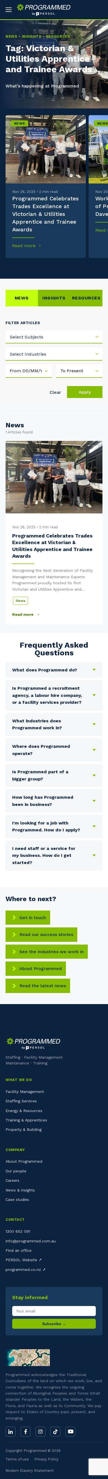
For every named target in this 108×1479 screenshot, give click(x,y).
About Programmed (40, 968)
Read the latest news (42, 985)
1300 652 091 (18, 1231)
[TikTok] (55, 1432)
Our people (16, 1171)
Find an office (19, 1250)
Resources (86, 298)
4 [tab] (35, 266)
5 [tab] (45, 266)
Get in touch (32, 917)
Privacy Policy (46, 1459)
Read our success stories (46, 934)
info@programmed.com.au (31, 1241)
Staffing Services (21, 1101)
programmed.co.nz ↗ (26, 1269)
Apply (85, 392)
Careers (12, 1180)
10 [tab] (90, 266)
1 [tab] (8, 266)
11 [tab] (99, 266)
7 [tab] (63, 266)
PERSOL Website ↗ (24, 1260)
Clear (55, 392)
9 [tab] (81, 266)
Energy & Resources (24, 1110)
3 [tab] (26, 266)
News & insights (20, 1190)
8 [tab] (72, 266)
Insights (54, 298)
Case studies (17, 1199)
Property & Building (24, 1129)
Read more (24, 245)
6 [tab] (54, 266)
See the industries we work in (51, 951)
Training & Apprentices (26, 1120)
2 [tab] (17, 266)
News (19, 123)
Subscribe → (54, 1324)
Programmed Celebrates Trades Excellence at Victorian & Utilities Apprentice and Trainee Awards (45, 214)
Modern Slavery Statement (30, 1470)
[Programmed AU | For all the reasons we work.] (41, 9)
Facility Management (25, 1091)
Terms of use (17, 1459)
